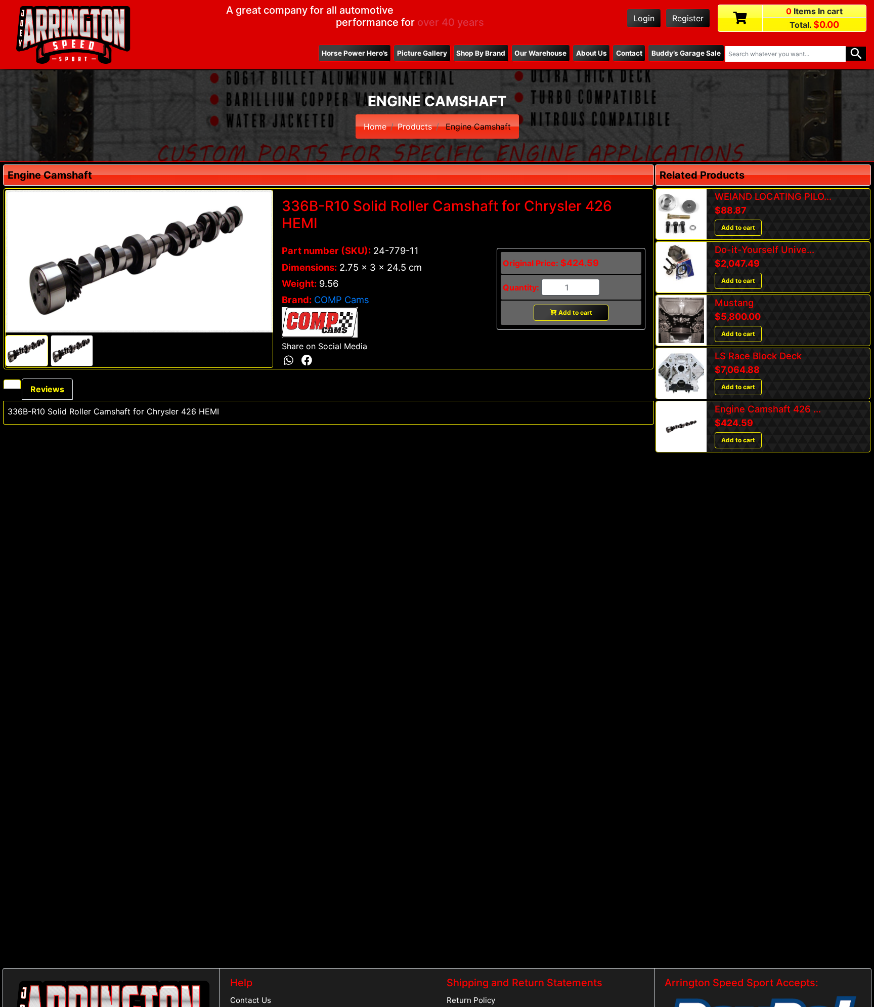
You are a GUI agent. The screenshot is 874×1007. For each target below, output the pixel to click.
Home (375, 126)
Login (643, 18)
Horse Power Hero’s (355, 53)
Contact (629, 53)
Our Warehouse (540, 53)
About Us (591, 53)
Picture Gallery (422, 53)
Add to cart (574, 312)
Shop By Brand (480, 53)
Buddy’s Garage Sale (686, 53)
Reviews (47, 389)
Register (688, 18)
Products (415, 126)
